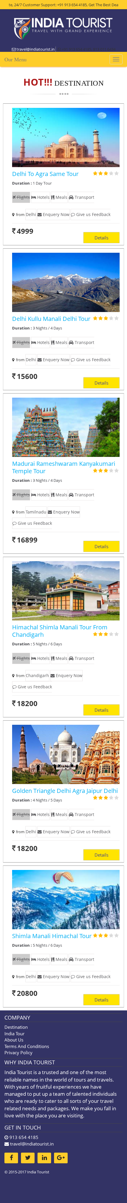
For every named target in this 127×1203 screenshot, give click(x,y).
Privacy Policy (18, 1052)
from (19, 214)
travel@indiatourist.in (32, 1144)
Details (101, 238)
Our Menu (15, 59)
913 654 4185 (23, 1137)
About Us (13, 1040)
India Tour (14, 1033)
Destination (16, 1027)
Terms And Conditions (26, 1046)
